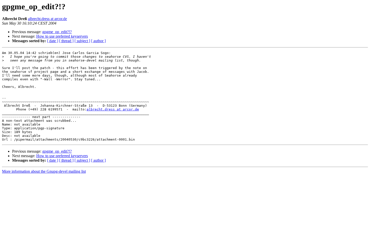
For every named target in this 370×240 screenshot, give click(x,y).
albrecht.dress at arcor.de (47, 19)
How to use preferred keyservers (62, 36)
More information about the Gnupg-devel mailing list (44, 171)
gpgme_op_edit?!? (57, 32)
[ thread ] (66, 41)
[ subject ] (82, 41)
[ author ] (98, 41)
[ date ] (52, 41)
